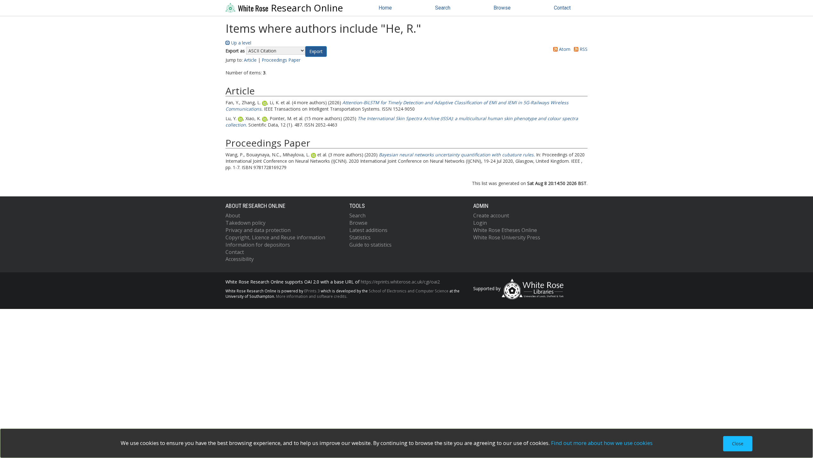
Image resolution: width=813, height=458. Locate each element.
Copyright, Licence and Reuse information (275, 237)
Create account (491, 215)
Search (442, 8)
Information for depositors (257, 244)
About (232, 215)
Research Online (290, 8)
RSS (583, 49)
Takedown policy (245, 222)
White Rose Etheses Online (505, 230)
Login (480, 222)
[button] (316, 51)
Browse (502, 8)
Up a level (240, 43)
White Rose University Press (506, 237)
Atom (564, 49)
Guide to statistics (370, 244)
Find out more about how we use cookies (602, 443)
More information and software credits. (311, 296)
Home (385, 8)
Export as (235, 51)
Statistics (360, 237)
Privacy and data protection (258, 230)
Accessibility (239, 259)
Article (250, 60)
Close (737, 444)
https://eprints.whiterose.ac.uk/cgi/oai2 (400, 282)
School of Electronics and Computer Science (408, 290)
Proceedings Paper (281, 60)
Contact (562, 8)
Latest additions (368, 230)
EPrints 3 (312, 290)
